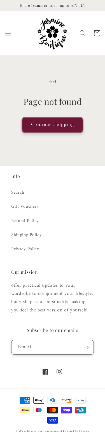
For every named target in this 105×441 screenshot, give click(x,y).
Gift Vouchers (25, 207)
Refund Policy (25, 221)
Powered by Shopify (76, 431)
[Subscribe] (86, 347)
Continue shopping (52, 125)
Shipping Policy (26, 235)
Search (17, 192)
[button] (8, 33)
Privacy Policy (25, 249)
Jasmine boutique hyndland (44, 431)
